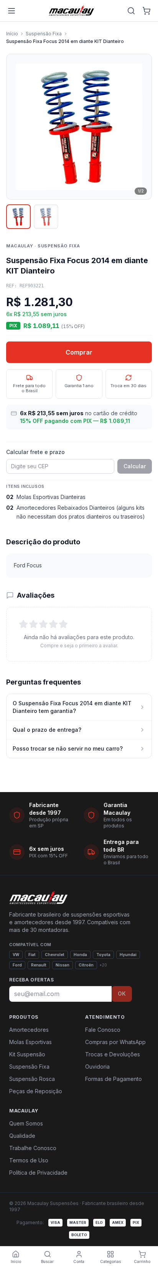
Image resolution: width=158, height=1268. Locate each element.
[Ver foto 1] (18, 216)
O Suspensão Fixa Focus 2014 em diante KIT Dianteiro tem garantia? (72, 707)
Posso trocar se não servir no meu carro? (68, 748)
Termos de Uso (28, 1160)
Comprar (79, 352)
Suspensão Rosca (32, 1079)
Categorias (110, 1261)
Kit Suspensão (27, 1054)
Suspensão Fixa (44, 33)
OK (122, 993)
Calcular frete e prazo (35, 452)
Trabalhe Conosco (32, 1148)
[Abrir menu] (11, 11)
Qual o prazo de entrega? (47, 729)
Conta (78, 1261)
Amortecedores (29, 1029)
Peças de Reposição (35, 1091)
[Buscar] (131, 11)
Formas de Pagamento (113, 1079)
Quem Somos (26, 1123)
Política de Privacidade (38, 1172)
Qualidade (22, 1135)
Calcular (134, 466)
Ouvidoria (97, 1066)
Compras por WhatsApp (115, 1042)
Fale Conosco (102, 1029)
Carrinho (142, 1261)
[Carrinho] (146, 11)
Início (12, 33)
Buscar (47, 1261)
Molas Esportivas (30, 1042)
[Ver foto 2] (46, 216)
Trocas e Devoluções (112, 1054)
